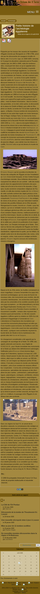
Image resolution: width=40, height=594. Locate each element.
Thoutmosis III (31, 135)
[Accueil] (20, 5)
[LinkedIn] (20, 490)
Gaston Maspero (8, 172)
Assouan (13, 220)
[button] (37, 11)
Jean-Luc (8, 509)
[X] (22, 490)
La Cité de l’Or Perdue (10, 505)
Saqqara (17, 80)
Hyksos (23, 118)
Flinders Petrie (31, 307)
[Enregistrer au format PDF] (4, 42)
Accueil (3, 21)
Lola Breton (9, 539)
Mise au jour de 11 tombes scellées (15, 526)
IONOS (24, 592)
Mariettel (10, 78)
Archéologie (11, 21)
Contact (24, 583)
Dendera (4, 139)
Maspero (10, 239)
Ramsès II (25, 198)
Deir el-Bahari (33, 191)
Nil (3, 61)
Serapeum (19, 82)
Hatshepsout (30, 128)
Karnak (3, 130)
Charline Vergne (10, 530)
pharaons (23, 196)
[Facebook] (18, 490)
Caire (34, 87)
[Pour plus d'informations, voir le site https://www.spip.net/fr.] (24, 589)
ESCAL (21, 591)
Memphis (29, 82)
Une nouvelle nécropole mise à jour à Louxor (20, 520)
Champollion (13, 59)
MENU (31, 12)
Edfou (12, 139)
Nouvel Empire (29, 132)
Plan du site (11, 583)
